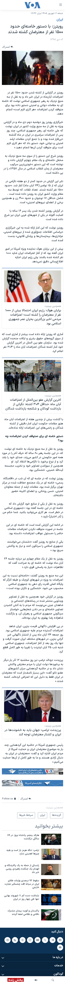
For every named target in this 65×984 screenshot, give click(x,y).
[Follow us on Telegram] (53, 940)
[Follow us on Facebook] (60, 940)
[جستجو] (53, 980)
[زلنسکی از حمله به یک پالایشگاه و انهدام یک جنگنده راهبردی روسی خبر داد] (51, 869)
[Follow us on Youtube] (38, 940)
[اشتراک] (60, 947)
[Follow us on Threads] (23, 940)
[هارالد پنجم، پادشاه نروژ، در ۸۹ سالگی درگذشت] (51, 839)
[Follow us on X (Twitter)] (45, 940)
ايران (59, 19)
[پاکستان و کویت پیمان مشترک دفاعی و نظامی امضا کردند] (51, 914)
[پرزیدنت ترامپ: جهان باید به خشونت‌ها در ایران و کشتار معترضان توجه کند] (32, 706)
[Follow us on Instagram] (30, 940)
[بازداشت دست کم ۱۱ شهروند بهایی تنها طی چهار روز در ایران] (51, 899)
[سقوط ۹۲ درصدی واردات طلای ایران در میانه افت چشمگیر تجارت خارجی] (51, 884)
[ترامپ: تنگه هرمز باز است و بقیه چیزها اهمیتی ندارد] (51, 854)
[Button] (7, 47)
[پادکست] (7, 940)
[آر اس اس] (15, 940)
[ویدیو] (36, 980)
